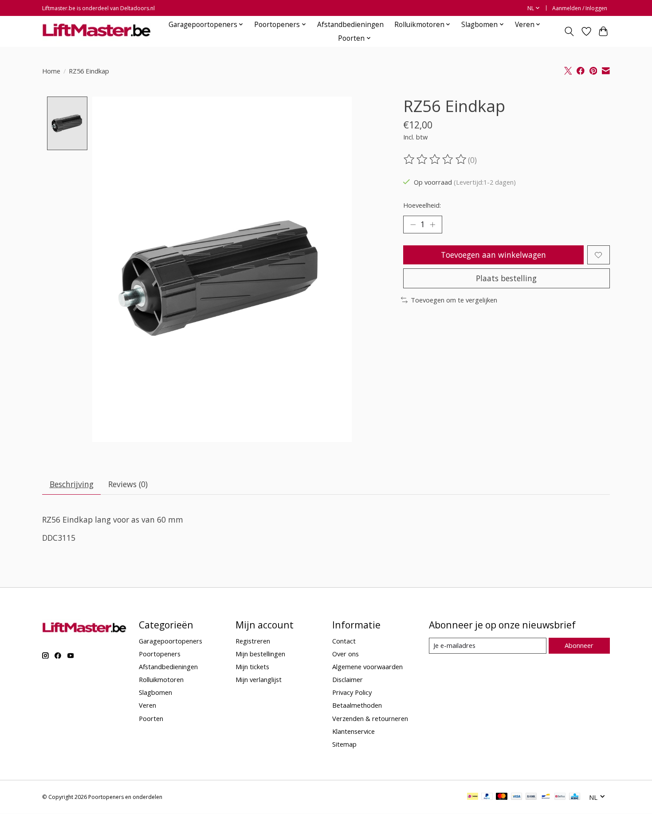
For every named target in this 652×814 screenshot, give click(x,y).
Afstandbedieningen (350, 24)
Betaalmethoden (357, 705)
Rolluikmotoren (161, 679)
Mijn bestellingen (260, 653)
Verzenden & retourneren (370, 718)
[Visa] (516, 797)
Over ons (345, 653)
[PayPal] (487, 797)
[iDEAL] (472, 797)
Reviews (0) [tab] (128, 484)
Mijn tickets (252, 666)
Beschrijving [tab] (72, 484)
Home (51, 70)
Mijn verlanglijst (259, 679)
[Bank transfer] (531, 797)
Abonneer (579, 645)
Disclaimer (347, 679)
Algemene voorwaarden (367, 666)
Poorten (151, 718)
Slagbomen (155, 692)
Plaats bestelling (506, 278)
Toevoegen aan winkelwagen (493, 254)
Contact (344, 640)
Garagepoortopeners (170, 640)
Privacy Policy (352, 692)
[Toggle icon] (569, 31)
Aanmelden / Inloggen (579, 8)
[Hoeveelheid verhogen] (432, 224)
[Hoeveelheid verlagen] (413, 224)
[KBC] (574, 797)
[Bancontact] (545, 797)
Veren (147, 705)
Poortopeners (160, 653)
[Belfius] (560, 797)
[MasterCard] (501, 797)
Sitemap (344, 744)
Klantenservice (353, 731)
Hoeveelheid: (422, 205)
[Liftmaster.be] (96, 31)
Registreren (253, 640)
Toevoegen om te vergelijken (454, 299)
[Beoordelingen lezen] (435, 159)
